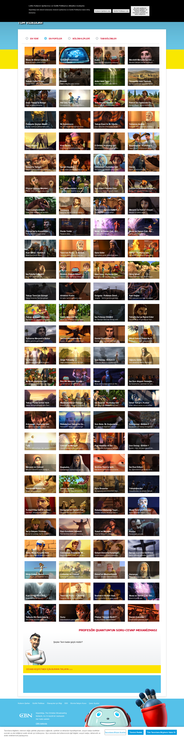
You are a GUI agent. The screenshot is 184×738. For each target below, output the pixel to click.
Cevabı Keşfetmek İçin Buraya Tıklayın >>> (49, 669)
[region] (92, 732)
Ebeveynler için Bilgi (54, 703)
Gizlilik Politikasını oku (121, 11)
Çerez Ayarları (94, 703)
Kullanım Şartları (24, 703)
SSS (66, 703)
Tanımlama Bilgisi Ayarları (115, 732)
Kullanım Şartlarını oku (102, 11)
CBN (26, 716)
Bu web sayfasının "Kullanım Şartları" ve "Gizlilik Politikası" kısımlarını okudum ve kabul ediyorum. (140, 11)
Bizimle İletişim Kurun (78, 703)
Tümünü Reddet (136, 732)
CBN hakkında (41, 723)
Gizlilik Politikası (38, 703)
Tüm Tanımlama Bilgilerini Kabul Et (161, 732)
